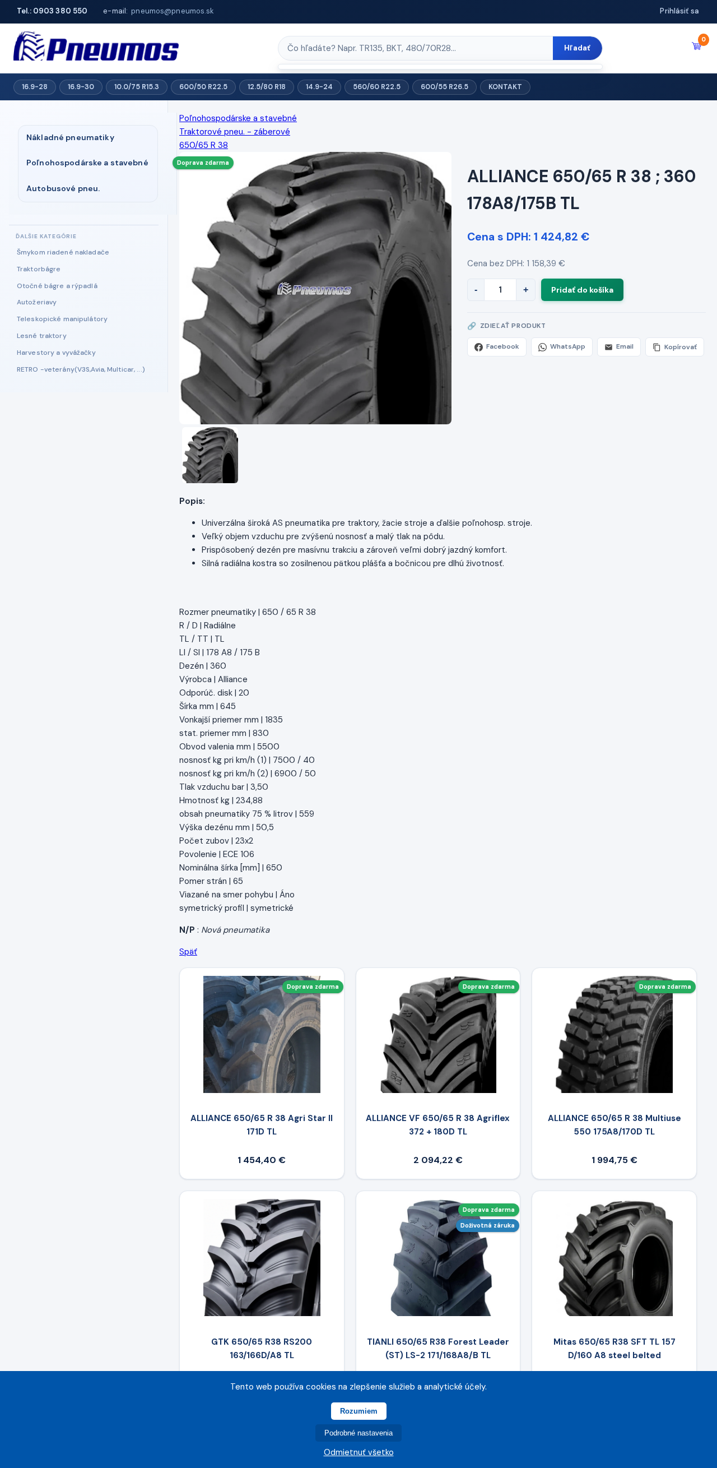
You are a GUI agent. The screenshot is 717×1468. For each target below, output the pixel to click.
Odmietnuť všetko (359, 1452)
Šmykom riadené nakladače (63, 252)
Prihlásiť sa (679, 11)
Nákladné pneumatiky (70, 137)
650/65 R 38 (203, 145)
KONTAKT (505, 86)
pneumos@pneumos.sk (172, 11)
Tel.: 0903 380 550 (52, 11)
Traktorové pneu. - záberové (234, 131)
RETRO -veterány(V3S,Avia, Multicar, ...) (81, 369)
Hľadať (577, 48)
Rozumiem (359, 1411)
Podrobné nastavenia (358, 1433)
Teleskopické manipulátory (62, 318)
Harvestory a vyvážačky (56, 352)
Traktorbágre (38, 269)
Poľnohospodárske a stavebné (87, 163)
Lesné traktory (42, 335)
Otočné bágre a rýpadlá (57, 285)
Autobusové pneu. (63, 188)
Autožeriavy (37, 302)
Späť (188, 951)
